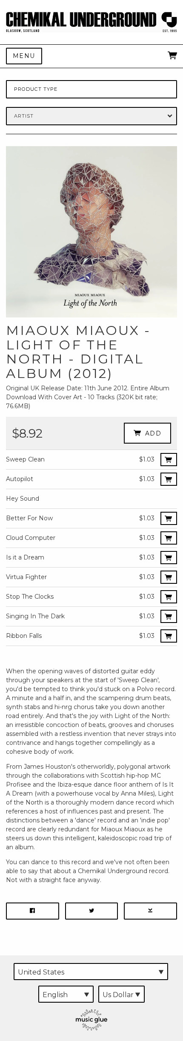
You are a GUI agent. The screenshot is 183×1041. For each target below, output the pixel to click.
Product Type (35, 89)
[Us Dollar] (121, 994)
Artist (24, 116)
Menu (24, 56)
